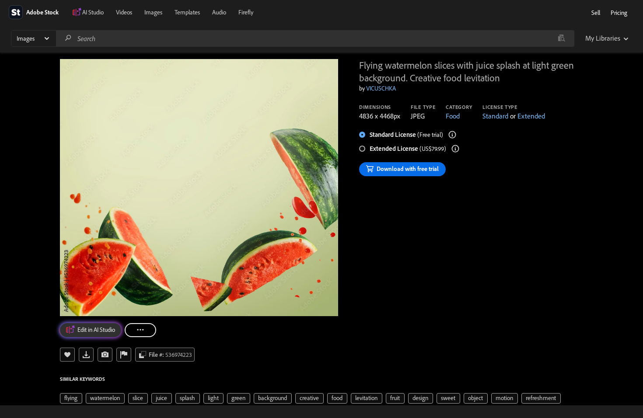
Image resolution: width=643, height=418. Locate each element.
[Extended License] (455, 149)
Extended (531, 115)
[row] (71, 398)
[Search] (68, 38)
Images (153, 12)
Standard (495, 115)
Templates (187, 12)
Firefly (245, 12)
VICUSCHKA (381, 88)
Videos (124, 12)
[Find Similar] (105, 355)
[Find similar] (561, 38)
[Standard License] (452, 135)
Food (453, 115)
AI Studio (93, 12)
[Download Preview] (86, 355)
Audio (219, 12)
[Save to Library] (67, 355)
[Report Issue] (123, 355)
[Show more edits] (140, 330)
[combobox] (315, 38)
